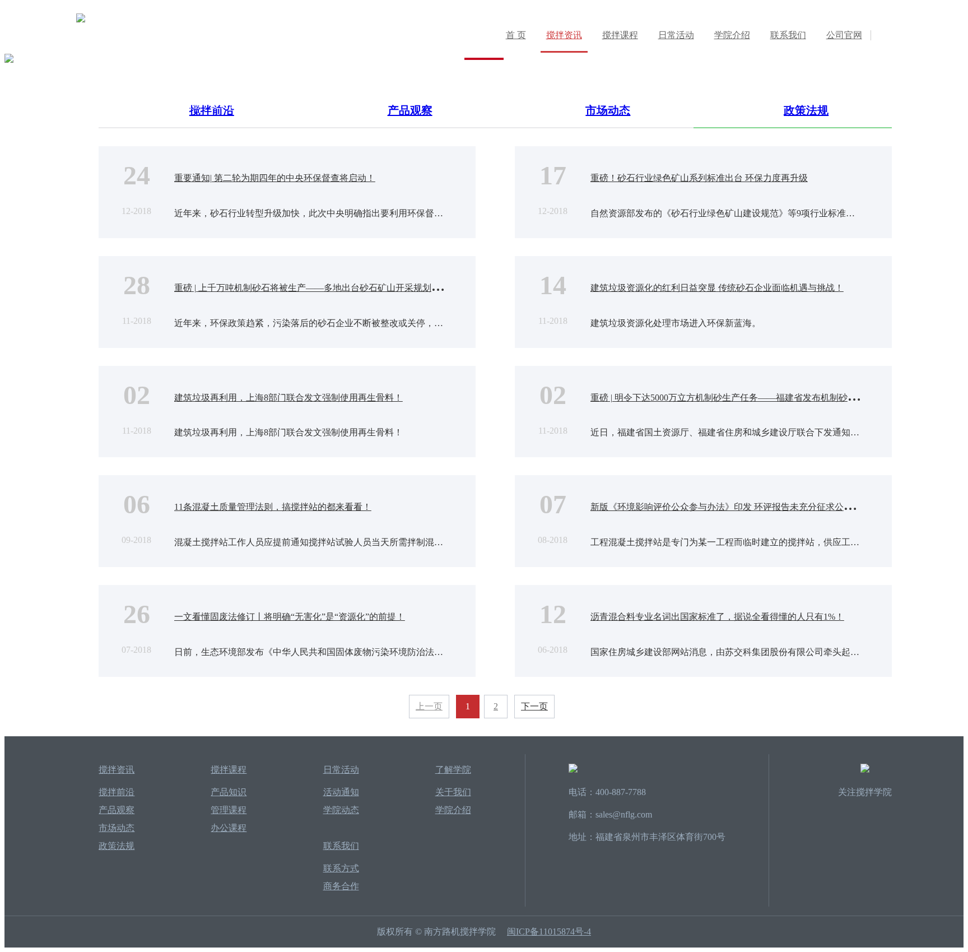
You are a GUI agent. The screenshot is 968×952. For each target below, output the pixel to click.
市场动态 (116, 828)
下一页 (534, 706)
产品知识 (228, 792)
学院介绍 (732, 35)
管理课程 (228, 810)
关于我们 (453, 792)
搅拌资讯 (564, 35)
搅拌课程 (620, 35)
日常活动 (676, 35)
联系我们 (788, 35)
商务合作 (341, 886)
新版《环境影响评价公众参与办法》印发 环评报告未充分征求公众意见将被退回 (748, 507)
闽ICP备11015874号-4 (549, 931)
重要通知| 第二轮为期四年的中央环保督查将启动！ (274, 178)
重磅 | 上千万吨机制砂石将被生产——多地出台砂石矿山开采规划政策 (311, 287)
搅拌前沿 (116, 792)
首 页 (516, 35)
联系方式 (341, 868)
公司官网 (844, 35)
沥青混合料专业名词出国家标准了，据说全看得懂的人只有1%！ (717, 616)
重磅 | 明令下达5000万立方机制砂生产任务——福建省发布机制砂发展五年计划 (745, 397)
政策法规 (116, 846)
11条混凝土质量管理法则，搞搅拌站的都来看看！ (272, 507)
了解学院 (453, 769)
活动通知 (341, 792)
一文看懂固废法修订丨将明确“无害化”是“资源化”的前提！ (289, 616)
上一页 (429, 706)
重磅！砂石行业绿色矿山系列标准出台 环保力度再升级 (699, 178)
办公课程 (228, 828)
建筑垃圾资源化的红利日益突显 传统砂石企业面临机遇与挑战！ (717, 287)
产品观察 (116, 810)
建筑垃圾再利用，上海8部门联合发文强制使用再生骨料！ (288, 397)
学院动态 (341, 810)
